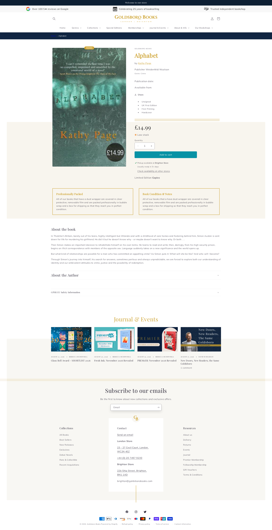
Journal (186, 455)
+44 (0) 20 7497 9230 (129, 457)
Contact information (183, 524)
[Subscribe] (158, 407)
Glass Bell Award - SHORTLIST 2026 (71, 360)
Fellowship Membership (194, 465)
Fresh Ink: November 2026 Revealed (113, 360)
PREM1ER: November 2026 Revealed (157, 360)
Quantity (139, 140)
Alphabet (62, 36)
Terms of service (162, 524)
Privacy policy (144, 524)
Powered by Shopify (109, 524)
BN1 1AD (122, 474)
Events (186, 449)
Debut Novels (66, 455)
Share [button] (141, 94)
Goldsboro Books (94, 524)
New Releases (67, 445)
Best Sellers (65, 440)
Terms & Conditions (192, 474)
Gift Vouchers (190, 470)
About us (187, 435)
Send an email (125, 434)
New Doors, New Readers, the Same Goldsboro (200, 362)
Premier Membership (193, 460)
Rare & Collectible (68, 460)
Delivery (187, 440)
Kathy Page (144, 63)
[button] (54, 19)
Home (53, 36)
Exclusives (65, 449)
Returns (187, 445)
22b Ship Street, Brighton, (132, 470)
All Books (64, 435)
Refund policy (127, 524)
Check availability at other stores (153, 171)
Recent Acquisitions (69, 465)
